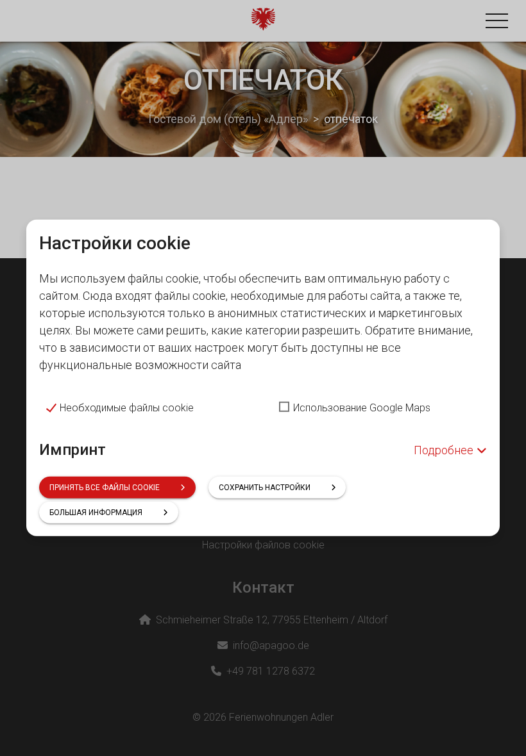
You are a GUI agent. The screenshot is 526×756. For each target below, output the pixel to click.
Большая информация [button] (95, 512)
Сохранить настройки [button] (264, 487)
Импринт (72, 449)
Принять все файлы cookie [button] (104, 487)
